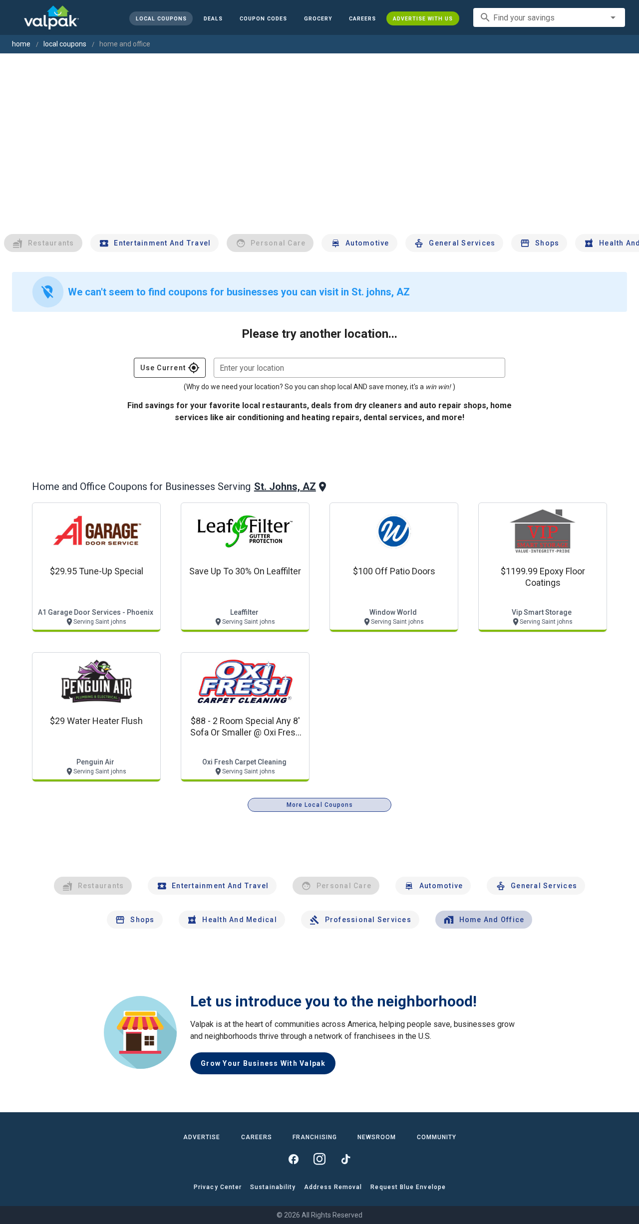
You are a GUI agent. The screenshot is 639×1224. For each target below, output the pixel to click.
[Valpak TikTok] (345, 1159)
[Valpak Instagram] (319, 1159)
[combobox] (549, 17)
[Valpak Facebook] (294, 1159)
